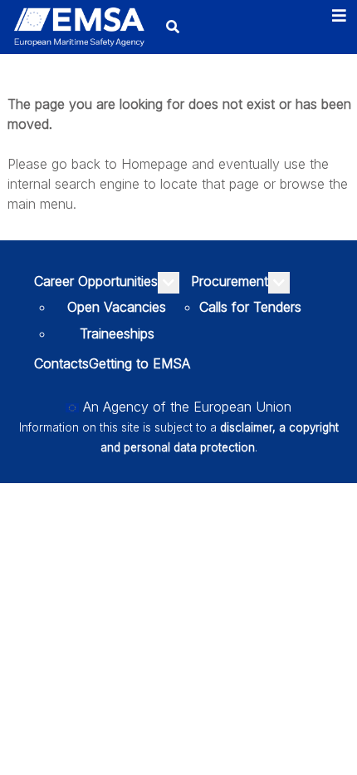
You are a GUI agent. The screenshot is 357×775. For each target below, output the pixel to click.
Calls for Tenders (250, 307)
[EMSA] (79, 27)
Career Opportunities (96, 281)
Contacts (61, 363)
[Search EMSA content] (173, 27)
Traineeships (117, 333)
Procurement (229, 281)
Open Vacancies (116, 307)
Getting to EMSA (139, 363)
